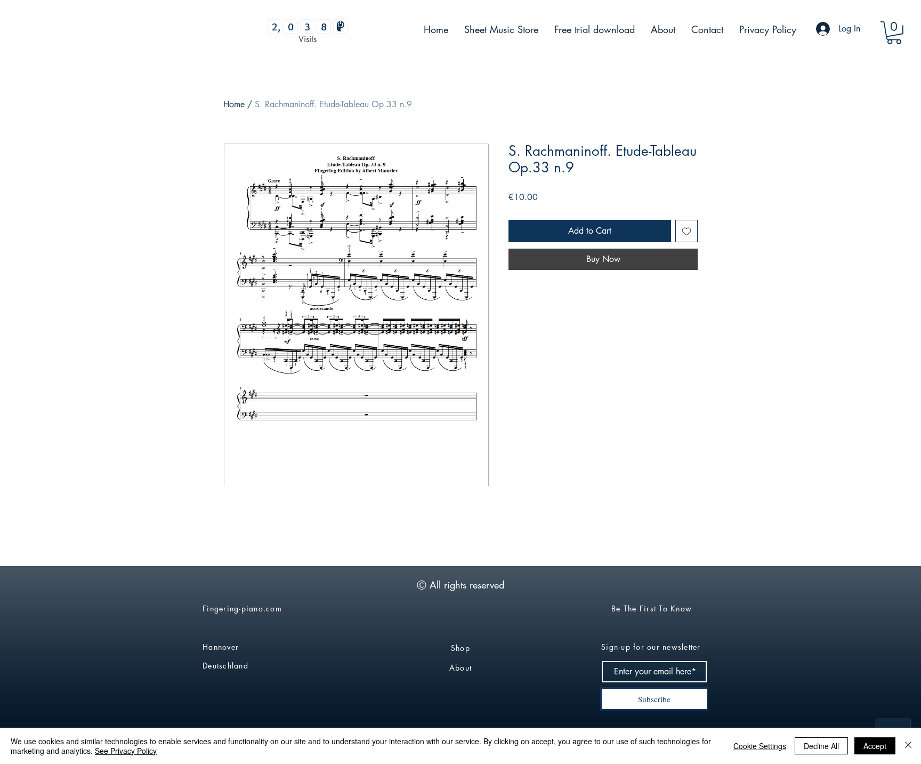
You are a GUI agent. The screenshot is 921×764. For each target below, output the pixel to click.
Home (234, 104)
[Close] (908, 745)
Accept (874, 746)
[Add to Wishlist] (686, 231)
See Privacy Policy (126, 750)
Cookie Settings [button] (759, 746)
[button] (894, 32)
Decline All (821, 746)
